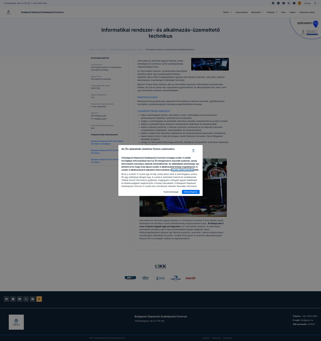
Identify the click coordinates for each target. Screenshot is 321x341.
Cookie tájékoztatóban (183, 170)
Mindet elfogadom (190, 192)
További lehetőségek (171, 192)
